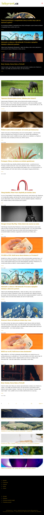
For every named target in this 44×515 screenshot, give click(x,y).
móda (2, 71)
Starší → (41, 403)
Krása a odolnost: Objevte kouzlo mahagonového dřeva (16, 456)
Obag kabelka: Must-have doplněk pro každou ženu (18, 192)
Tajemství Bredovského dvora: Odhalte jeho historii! (18, 98)
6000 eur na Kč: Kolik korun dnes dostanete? (16, 351)
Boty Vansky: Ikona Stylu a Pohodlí (12, 64)
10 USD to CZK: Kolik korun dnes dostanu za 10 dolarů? (19, 255)
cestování (2, 51)
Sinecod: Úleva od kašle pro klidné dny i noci (16, 320)
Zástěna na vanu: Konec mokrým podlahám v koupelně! (16, 431)
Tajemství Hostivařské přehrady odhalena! (13, 418)
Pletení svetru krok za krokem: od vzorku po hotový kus (19, 130)
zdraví (2, 171)
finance (2, 29)
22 (31, 403)
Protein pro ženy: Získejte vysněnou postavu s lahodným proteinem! (20, 443)
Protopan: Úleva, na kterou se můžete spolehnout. (18, 161)
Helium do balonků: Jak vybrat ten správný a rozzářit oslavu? (18, 468)
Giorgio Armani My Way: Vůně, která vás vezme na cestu (20, 224)
